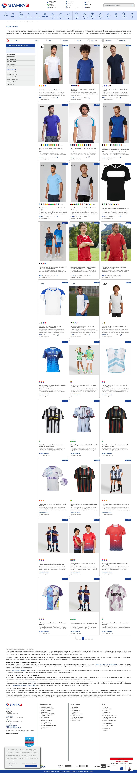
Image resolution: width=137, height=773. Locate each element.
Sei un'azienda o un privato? (60, 389)
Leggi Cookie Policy (12, 763)
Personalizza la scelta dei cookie (29, 763)
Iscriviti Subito (68, 406)
